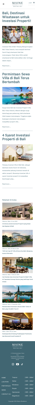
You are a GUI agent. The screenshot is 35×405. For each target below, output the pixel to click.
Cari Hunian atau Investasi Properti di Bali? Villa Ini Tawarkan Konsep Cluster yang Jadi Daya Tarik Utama (17, 280)
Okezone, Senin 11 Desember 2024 (11, 304)
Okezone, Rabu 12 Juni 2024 (9, 221)
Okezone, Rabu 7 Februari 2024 (10, 274)
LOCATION (5, 382)
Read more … (6, 66)
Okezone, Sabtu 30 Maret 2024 (10, 248)
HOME (4, 377)
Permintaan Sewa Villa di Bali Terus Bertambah (16, 78)
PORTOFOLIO (6, 386)
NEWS (4, 390)
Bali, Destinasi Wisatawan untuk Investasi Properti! (16, 17)
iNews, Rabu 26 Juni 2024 (9, 331)
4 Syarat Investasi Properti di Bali (16, 137)
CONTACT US (6, 394)
